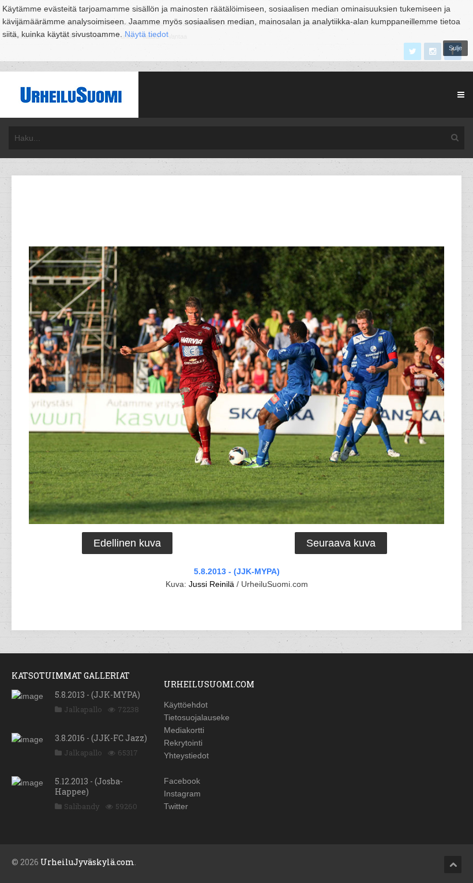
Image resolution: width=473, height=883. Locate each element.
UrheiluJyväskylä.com (87, 861)
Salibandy (82, 806)
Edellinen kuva (127, 543)
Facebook (182, 780)
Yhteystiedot (186, 755)
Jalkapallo (83, 709)
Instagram (182, 793)
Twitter (176, 806)
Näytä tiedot (146, 34)
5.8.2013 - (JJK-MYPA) (237, 571)
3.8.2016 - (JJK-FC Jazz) (101, 737)
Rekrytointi (183, 742)
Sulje (455, 47)
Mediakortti (184, 730)
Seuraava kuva (341, 543)
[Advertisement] (236, 213)
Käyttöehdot (186, 704)
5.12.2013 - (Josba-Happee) (89, 786)
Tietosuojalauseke (197, 717)
